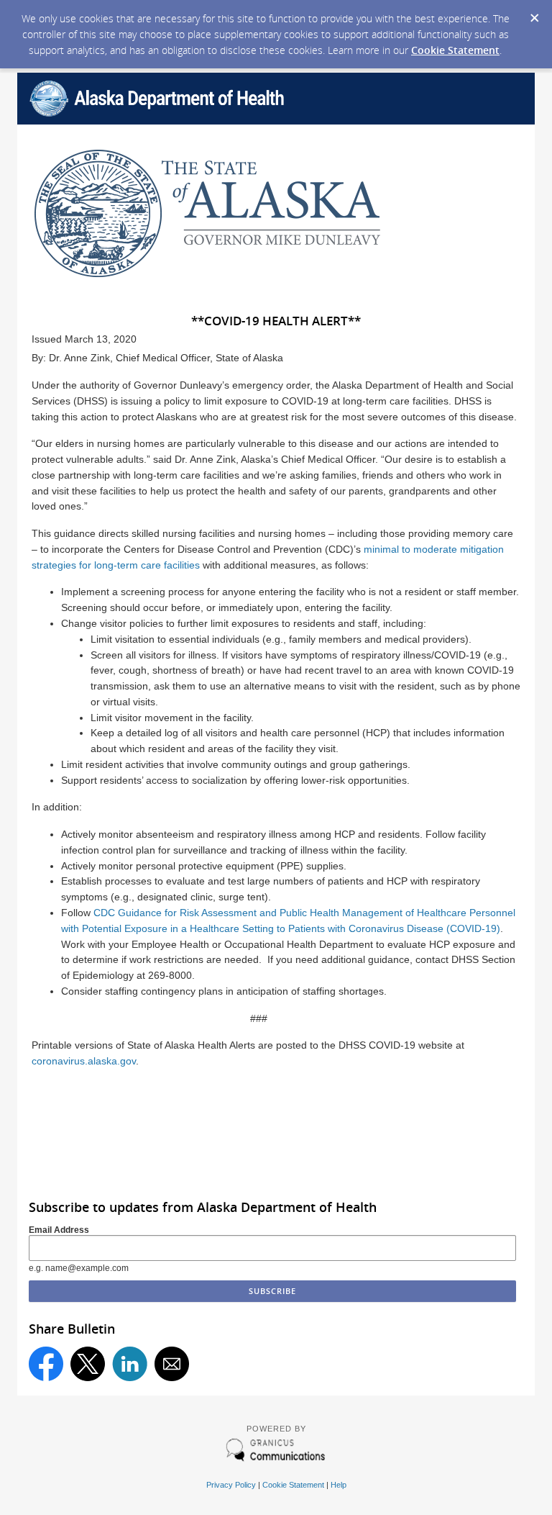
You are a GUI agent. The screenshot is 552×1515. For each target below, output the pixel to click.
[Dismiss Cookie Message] (534, 13)
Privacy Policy (231, 1484)
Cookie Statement (455, 50)
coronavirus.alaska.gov (84, 1061)
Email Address (59, 1230)
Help (338, 1484)
